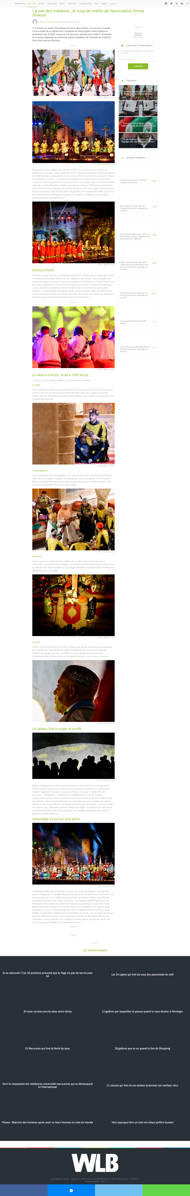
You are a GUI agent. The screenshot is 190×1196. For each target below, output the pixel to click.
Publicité (75, 1179)
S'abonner (138, 66)
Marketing (20, 4)
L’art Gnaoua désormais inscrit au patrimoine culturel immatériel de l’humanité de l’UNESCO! (135, 236)
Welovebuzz (48, 22)
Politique (52, 4)
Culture (32, 4)
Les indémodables (95, 950)
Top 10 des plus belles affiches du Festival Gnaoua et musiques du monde (134, 349)
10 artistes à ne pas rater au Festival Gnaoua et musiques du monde (134, 208)
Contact (134, 1179)
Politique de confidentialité (95, 1179)
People (42, 4)
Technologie (85, 4)
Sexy (96, 4)
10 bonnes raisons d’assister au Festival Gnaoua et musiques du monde (134, 295)
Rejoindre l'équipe (60, 1179)
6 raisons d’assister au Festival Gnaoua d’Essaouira (133, 181)
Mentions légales (119, 1179)
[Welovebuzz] (7, 3)
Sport (62, 4)
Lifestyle (72, 4)
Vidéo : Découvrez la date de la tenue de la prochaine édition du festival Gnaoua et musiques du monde (134, 265)
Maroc (104, 4)
